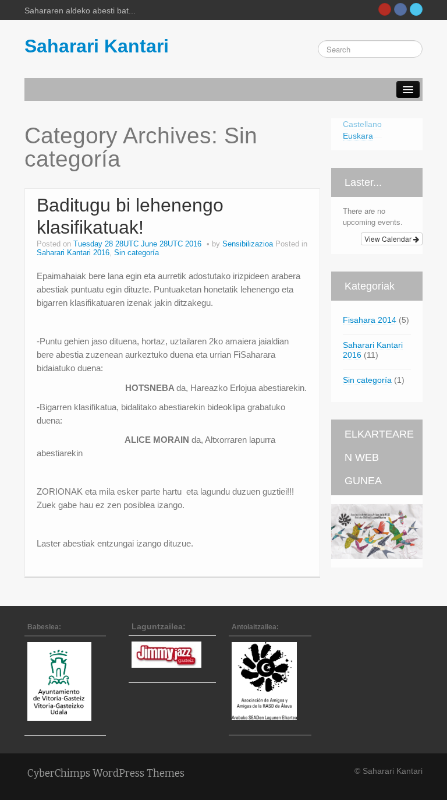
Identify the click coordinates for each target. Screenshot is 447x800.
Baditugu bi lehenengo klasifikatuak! (130, 216)
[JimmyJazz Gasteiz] (172, 654)
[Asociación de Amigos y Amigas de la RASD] (270, 681)
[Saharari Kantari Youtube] (384, 9)
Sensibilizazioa (247, 244)
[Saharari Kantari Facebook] (400, 9)
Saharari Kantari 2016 (73, 253)
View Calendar (388, 239)
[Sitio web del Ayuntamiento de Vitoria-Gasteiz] (65, 681)
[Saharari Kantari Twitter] (416, 9)
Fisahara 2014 (369, 320)
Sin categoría (136, 253)
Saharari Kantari (96, 46)
